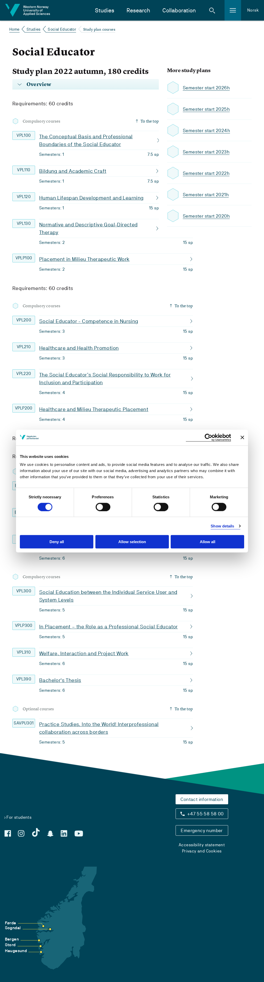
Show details (222, 526)
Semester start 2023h (206, 152)
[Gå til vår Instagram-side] (21, 833)
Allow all (207, 542)
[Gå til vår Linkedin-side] (64, 833)
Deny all (57, 542)
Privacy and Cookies (202, 851)
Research (138, 10)
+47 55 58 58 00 (205, 813)
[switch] (103, 507)
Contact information (201, 799)
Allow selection (132, 542)
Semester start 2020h (206, 216)
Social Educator (62, 29)
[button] (212, 10)
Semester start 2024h (206, 130)
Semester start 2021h (206, 194)
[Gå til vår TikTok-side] (35, 832)
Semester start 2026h (206, 87)
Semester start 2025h (206, 109)
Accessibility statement (202, 844)
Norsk (253, 10)
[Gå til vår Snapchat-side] (50, 833)
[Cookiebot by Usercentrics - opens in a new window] (208, 437)
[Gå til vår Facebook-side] (7, 833)
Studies (104, 10)
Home (14, 29)
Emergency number (201, 830)
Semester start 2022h (206, 173)
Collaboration (179, 10)
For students (18, 817)
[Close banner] (242, 437)
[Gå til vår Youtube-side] (79, 833)
